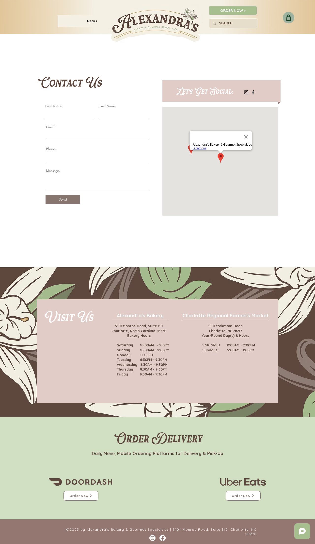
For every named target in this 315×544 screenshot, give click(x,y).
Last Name (107, 106)
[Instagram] (246, 92)
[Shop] (288, 17)
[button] (92, 21)
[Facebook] (253, 92)
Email (50, 127)
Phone (51, 149)
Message (53, 170)
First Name (53, 106)
